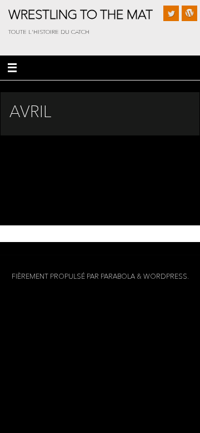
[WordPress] (189, 13)
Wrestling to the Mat (80, 14)
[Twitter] (171, 13)
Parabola (118, 276)
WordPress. (166, 276)
